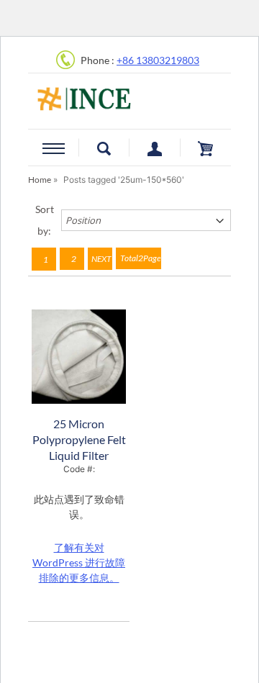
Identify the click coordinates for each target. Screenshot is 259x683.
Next (101, 258)
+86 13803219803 (158, 60)
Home (39, 179)
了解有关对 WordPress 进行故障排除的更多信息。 (78, 562)
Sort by (44, 220)
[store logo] (129, 92)
